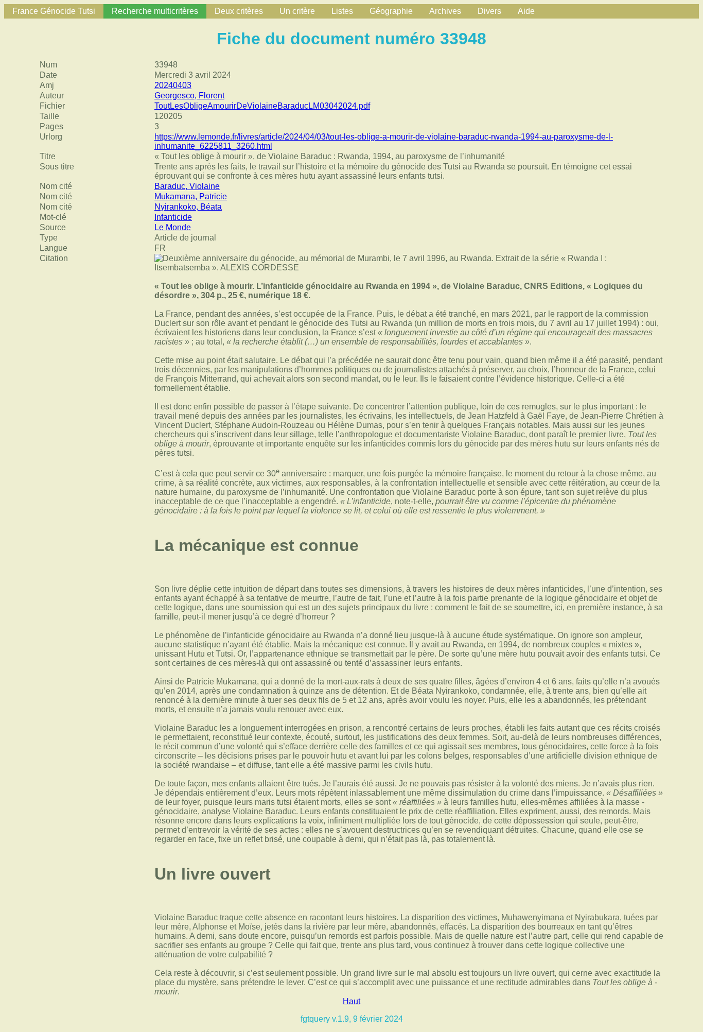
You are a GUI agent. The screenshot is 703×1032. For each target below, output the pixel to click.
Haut (351, 1001)
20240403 (172, 85)
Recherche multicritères (155, 11)
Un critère (297, 11)
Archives (445, 11)
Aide (526, 11)
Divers (489, 11)
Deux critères (239, 11)
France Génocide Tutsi (53, 11)
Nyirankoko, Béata (188, 206)
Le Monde (172, 227)
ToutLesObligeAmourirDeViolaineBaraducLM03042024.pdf (262, 105)
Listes (342, 11)
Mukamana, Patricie (190, 196)
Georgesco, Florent (189, 95)
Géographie (391, 11)
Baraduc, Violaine (187, 186)
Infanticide (173, 217)
